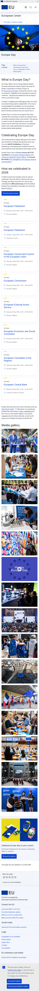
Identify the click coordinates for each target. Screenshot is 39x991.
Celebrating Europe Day (20, 67)
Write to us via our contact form (12, 915)
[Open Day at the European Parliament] (19, 646)
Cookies (4, 945)
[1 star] (3, 877)
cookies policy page (14, 970)
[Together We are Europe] (19, 569)
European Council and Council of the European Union (19, 255)
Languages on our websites (11, 936)
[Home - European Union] (12, 7)
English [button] (25, 7)
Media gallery (17, 71)
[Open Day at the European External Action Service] (19, 492)
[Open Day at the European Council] (19, 774)
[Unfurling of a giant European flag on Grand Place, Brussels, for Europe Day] (19, 671)
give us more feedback (12, 882)
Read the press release (10, 193)
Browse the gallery (9, 856)
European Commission (15, 280)
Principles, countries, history (13, 22)
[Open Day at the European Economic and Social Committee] (19, 466)
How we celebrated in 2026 (21, 69)
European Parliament (14, 206)
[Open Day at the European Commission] (19, 441)
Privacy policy (6, 939)
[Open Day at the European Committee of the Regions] (19, 723)
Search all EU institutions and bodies (14, 957)
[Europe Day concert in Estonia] (19, 620)
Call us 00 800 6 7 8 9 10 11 (11, 909)
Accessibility (6, 948)
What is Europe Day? (19, 65)
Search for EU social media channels (14, 927)
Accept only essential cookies (18, 986)
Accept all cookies (14, 981)
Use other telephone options (11, 912)
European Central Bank (15, 384)
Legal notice (6, 942)
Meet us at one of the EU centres (12, 918)
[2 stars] (5, 877)
